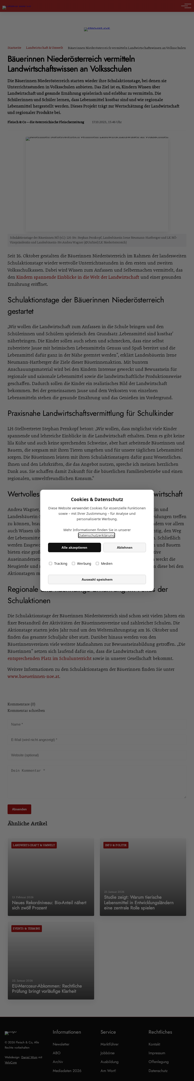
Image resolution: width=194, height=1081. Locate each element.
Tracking (60, 563)
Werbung (84, 563)
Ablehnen (124, 547)
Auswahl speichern (97, 579)
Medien (106, 563)
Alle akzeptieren (74, 547)
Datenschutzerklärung (97, 535)
